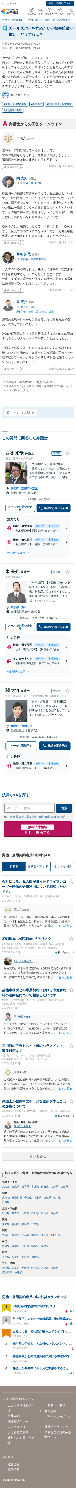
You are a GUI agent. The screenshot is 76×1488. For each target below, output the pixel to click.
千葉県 (28, 1197)
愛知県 (6, 1224)
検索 (64, 808)
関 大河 (26, 178)
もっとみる (38, 1156)
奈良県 (45, 1235)
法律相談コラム (18, 1421)
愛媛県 (15, 1256)
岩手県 (25, 1186)
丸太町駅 (16, 492)
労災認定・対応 (13, 110)
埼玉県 (37, 1197)
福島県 (64, 1186)
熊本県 (35, 1267)
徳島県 (35, 1256)
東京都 (24, 307)
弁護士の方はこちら (60, 3)
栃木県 (57, 1197)
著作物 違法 (58, 816)
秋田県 (45, 1186)
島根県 (45, 1246)
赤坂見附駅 (18, 611)
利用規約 (50, 1411)
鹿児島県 (7, 1272)
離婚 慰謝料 (17, 816)
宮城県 (35, 1186)
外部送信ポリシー (56, 1426)
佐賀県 (15, 1267)
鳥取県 (35, 1246)
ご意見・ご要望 (55, 1405)
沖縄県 (18, 1272)
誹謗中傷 (31, 816)
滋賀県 (35, 1235)
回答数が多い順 (38, 866)
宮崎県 (54, 1267)
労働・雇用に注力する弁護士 (37, 311)
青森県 (15, 1186)
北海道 (6, 1186)
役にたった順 (62, 866)
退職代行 (37, 104)
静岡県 (15, 1224)
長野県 (15, 1213)
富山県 (45, 1213)
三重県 (35, 1224)
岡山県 (15, 1246)
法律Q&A (14, 1415)
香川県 (6, 1256)
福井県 (54, 1213)
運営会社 (14, 1464)
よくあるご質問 (18, 1432)
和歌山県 (56, 1235)
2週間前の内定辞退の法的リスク (34, 1306)
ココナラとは (17, 1426)
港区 (33, 307)
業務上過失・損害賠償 (59, 104)
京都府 (24, 259)
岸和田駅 (16, 730)
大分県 (45, 1267)
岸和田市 (36, 183)
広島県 (6, 1246)
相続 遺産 (44, 816)
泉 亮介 (26, 302)
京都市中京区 (38, 259)
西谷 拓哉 (28, 254)
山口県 (25, 1246)
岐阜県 (25, 1224)
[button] (38, 553)
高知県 (25, 1256)
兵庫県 (15, 1235)
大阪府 (24, 183)
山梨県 (25, 1213)
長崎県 (25, 1267)
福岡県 (6, 1267)
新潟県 (6, 1213)
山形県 (54, 1186)
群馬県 (6, 1202)
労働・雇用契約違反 (15, 104)
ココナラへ (10, 3)
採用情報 (14, 1469)
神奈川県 (17, 1197)
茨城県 (47, 1197)
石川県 (35, 1213)
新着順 (14, 866)
